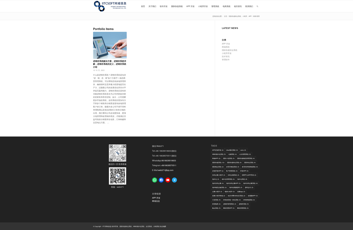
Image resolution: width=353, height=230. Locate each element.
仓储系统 (232, 154)
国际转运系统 (250, 162)
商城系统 (226, 46)
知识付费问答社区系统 (236, 195)
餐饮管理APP (229, 208)
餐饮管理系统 (243, 208)
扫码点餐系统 (233, 175)
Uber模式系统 (232, 150)
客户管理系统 (232, 171)
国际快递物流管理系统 (246, 158)
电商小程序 (230, 191)
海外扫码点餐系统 (250, 183)
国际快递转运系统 (229, 50)
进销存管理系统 (229, 204)
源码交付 (249, 187)
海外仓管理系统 (228, 179)
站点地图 (163, 226)
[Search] (257, 6)
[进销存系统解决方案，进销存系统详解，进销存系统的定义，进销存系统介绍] (110, 45)
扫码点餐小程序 (218, 175)
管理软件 (226, 59)
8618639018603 (169, 160)
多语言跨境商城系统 (250, 167)
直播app (241, 191)
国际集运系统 (218, 167)
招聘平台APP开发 (249, 175)
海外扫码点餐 (218, 183)
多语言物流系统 (232, 167)
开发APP (244, 171)
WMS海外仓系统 (219, 154)
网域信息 (156, 201)
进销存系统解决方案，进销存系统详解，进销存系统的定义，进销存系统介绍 (109, 63)
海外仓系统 (242, 179)
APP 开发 (226, 43)
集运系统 (216, 208)
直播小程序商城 (218, 195)
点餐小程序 (217, 191)
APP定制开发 (218, 150)
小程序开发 (227, 53)
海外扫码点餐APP (233, 183)
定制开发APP (218, 171)
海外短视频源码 (235, 187)
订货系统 (216, 200)
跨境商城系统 (249, 200)
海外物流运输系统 (219, 187)
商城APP (216, 158)
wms (243, 150)
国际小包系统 (229, 158)
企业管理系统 (245, 154)
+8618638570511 (168, 165)
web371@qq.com (165, 170)
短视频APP (253, 195)
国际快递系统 (218, 162)
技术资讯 (226, 56)
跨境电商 (216, 204)
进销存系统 (244, 204)
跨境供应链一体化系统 (232, 200)
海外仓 (215, 179)
